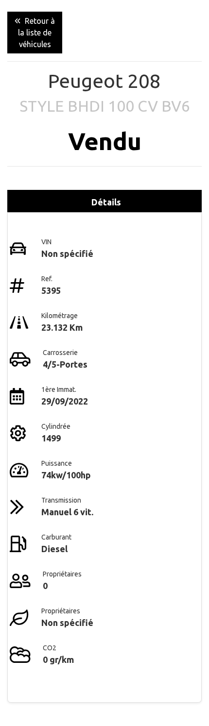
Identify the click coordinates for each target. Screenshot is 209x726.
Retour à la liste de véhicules (36, 33)
